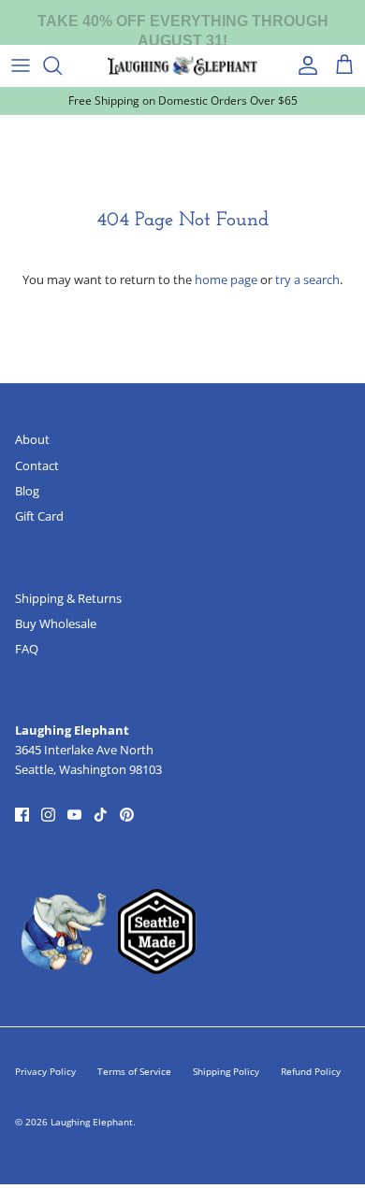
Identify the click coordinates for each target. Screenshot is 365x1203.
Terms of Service (134, 1071)
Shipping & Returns (68, 598)
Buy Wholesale (55, 623)
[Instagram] (48, 815)
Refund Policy (311, 1071)
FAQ (26, 648)
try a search (307, 279)
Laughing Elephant (92, 1121)
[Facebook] (22, 815)
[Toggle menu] (20, 65)
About (32, 439)
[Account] (303, 65)
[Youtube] (74, 815)
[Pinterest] (127, 815)
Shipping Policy (226, 1071)
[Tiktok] (101, 815)
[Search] (61, 65)
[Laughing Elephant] (182, 65)
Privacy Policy (45, 1071)
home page (226, 279)
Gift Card (39, 516)
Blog (27, 490)
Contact (37, 465)
